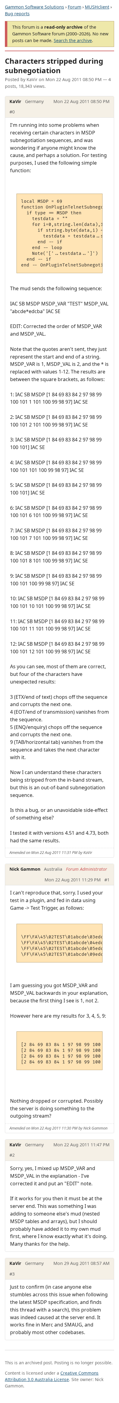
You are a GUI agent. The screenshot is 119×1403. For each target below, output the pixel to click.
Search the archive (73, 40)
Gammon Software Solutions (34, 7)
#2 (12, 1155)
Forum (74, 7)
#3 (12, 1274)
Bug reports (17, 13)
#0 (12, 112)
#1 (107, 880)
